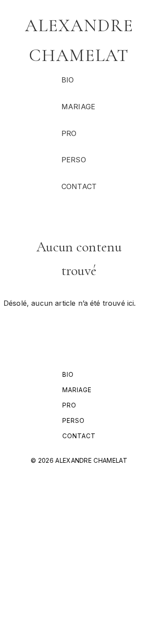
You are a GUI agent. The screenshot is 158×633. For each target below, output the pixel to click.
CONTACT (79, 186)
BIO (67, 79)
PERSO (73, 159)
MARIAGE (78, 106)
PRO (68, 133)
